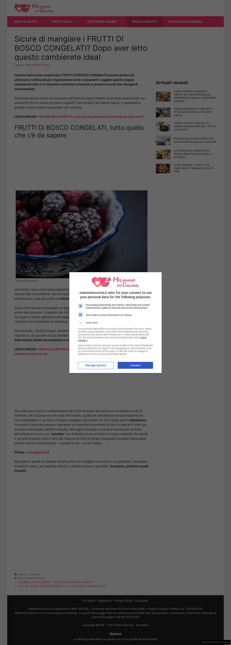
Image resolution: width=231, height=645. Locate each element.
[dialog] (115, 322)
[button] (115, 322)
